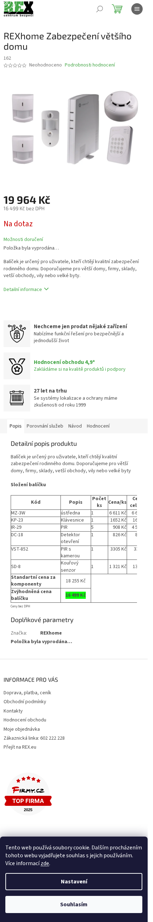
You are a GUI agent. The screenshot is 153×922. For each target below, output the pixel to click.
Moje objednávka (22, 729)
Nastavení (74, 882)
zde (45, 863)
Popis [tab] (16, 426)
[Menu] (137, 9)
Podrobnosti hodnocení (90, 65)
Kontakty (13, 711)
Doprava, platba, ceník (27, 692)
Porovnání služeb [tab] (45, 426)
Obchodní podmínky (25, 701)
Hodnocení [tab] (98, 426)
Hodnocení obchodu (25, 720)
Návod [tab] (75, 426)
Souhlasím (74, 904)
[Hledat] (100, 9)
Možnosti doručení (23, 239)
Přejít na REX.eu (20, 747)
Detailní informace (23, 289)
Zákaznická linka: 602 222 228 (34, 738)
